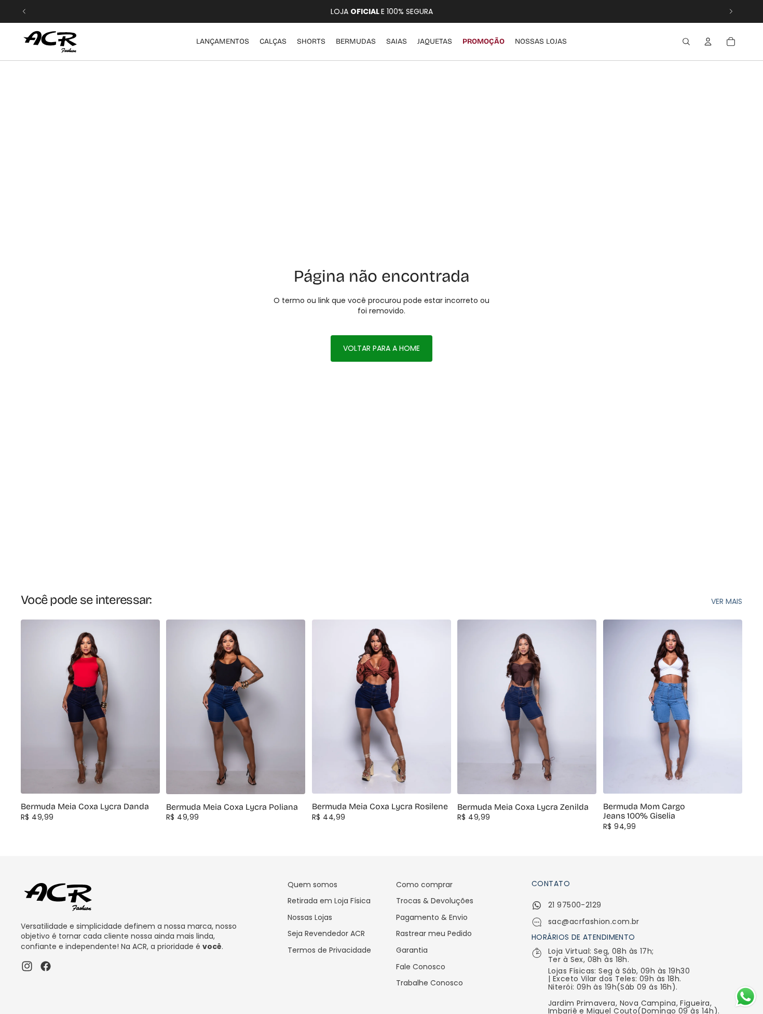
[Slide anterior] (24, 11)
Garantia (412, 950)
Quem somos (312, 884)
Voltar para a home (381, 348)
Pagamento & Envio (432, 917)
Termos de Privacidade (329, 950)
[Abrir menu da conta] (708, 41)
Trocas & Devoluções (434, 901)
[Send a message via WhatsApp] (745, 996)
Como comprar (424, 884)
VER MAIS (726, 602)
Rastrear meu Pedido (434, 933)
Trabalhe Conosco (429, 983)
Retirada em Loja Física (329, 901)
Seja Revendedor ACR (326, 933)
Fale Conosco (420, 967)
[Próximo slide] (730, 11)
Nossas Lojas (310, 917)
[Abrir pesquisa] (686, 41)
